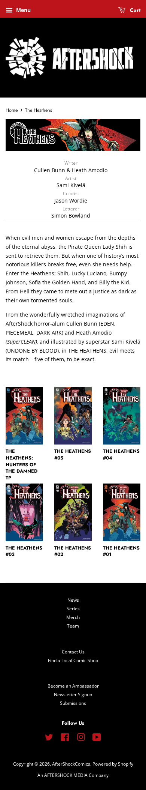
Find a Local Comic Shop (73, 660)
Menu (23, 10)
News (73, 600)
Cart (134, 10)
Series (73, 608)
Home (12, 110)
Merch (73, 617)
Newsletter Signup (73, 694)
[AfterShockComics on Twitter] (49, 739)
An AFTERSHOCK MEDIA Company (73, 775)
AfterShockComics (71, 764)
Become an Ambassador (73, 686)
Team (73, 626)
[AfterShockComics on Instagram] (81, 739)
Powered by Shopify (112, 764)
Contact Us (73, 652)
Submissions (73, 703)
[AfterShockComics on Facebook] (65, 739)
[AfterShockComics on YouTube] (96, 739)
